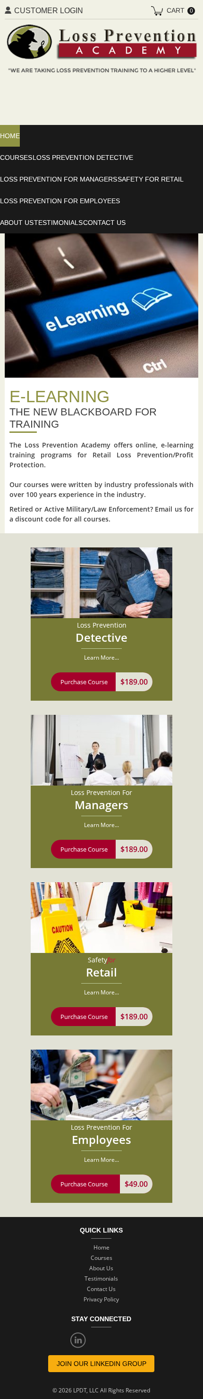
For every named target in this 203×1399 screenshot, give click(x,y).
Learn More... (101, 658)
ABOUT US (17, 222)
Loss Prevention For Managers (58, 179)
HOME (10, 136)
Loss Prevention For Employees (60, 201)
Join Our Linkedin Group (101, 1363)
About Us (101, 1268)
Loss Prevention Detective (83, 157)
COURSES (16, 157)
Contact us (101, 1289)
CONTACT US (104, 222)
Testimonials (58, 222)
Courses (101, 1258)
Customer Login (48, 11)
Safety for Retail (151, 179)
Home (101, 1247)
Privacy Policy (101, 1299)
